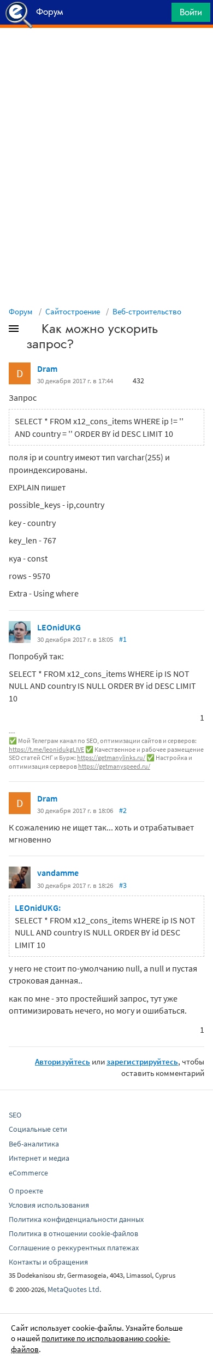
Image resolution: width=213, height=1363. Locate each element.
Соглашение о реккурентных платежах (74, 1248)
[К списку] (31, 330)
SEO (15, 1115)
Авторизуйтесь (62, 1061)
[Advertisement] (106, 55)
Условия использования (49, 1205)
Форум (21, 311)
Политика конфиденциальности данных (76, 1219)
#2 (123, 810)
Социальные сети (38, 1129)
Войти (191, 12)
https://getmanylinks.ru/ (111, 757)
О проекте (26, 1191)
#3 (123, 885)
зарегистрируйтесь (142, 1061)
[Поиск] (159, 15)
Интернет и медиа (39, 1158)
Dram (47, 368)
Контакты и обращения (48, 1262)
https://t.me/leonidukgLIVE (46, 749)
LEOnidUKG (59, 627)
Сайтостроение (72, 311)
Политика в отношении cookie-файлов (73, 1233)
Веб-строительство (147, 311)
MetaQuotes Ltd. (74, 1289)
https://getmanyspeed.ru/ (114, 766)
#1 (123, 639)
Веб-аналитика (34, 1144)
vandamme (58, 872)
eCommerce (28, 1173)
